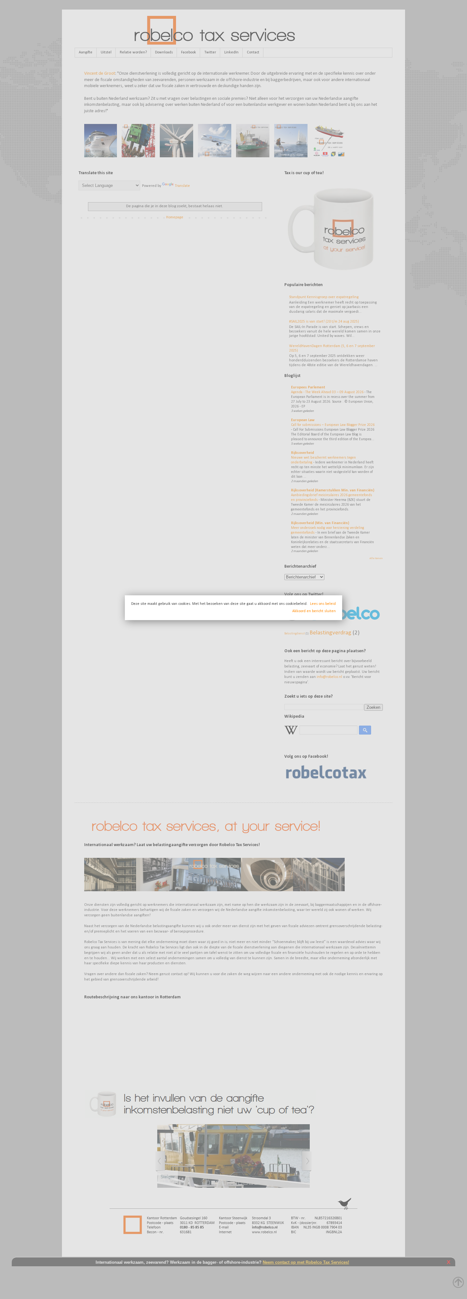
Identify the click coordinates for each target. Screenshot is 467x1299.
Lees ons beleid (323, 604)
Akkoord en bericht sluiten (314, 611)
